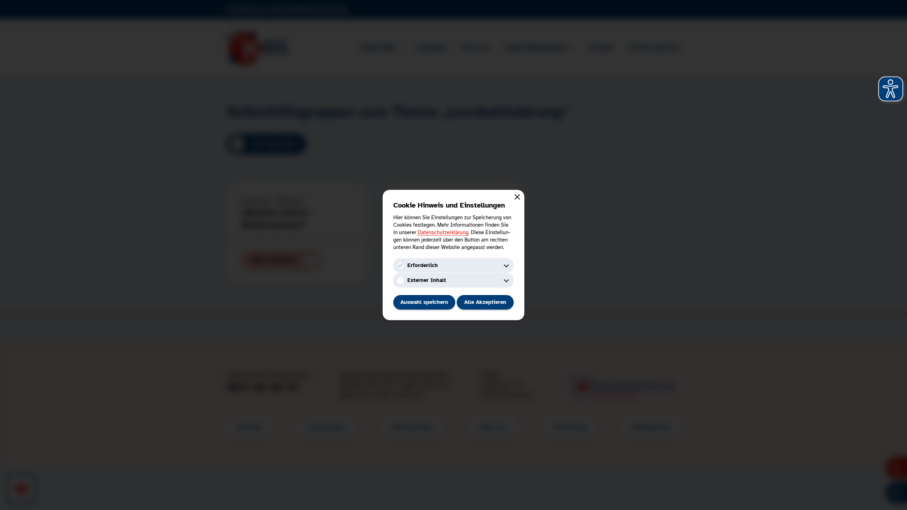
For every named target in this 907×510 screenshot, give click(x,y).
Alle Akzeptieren (485, 302)
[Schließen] (517, 197)
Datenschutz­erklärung (443, 232)
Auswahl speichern (424, 302)
